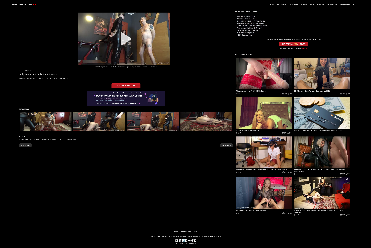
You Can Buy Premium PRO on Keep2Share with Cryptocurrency (318, 130)
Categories (293, 4)
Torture (75, 139)
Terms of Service (147, 67)
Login (303, 48)
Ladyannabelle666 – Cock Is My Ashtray (251, 210)
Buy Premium (332, 4)
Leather (60, 139)
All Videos (281, 4)
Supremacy (68, 139)
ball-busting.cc (162, 236)
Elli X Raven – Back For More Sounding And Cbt (312, 91)
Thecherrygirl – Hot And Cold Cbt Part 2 (251, 91)
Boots (27, 139)
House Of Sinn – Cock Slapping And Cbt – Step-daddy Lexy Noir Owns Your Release (320, 170)
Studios (304, 4)
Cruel (38, 139)
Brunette (32, 139)
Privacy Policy (134, 67)
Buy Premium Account (293, 44)
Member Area (345, 4)
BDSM (21, 139)
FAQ (354, 4)
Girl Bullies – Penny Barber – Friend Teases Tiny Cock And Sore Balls (262, 169)
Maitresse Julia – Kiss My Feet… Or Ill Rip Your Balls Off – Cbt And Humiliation (318, 211)
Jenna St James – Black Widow (247, 130)
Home (272, 4)
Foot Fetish (45, 139)
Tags (312, 4)
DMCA (212, 236)
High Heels (53, 139)
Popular (320, 4)
